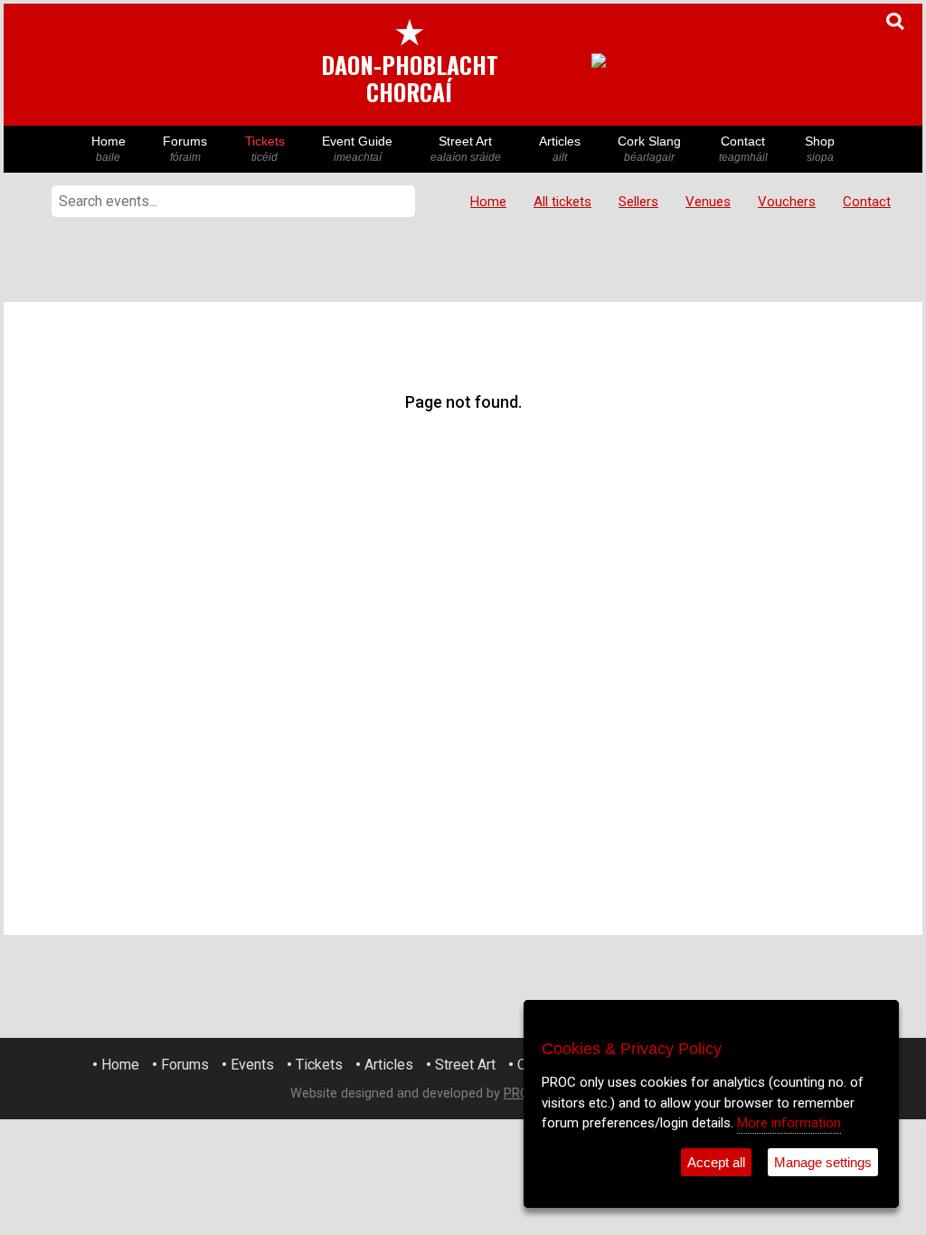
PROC (520, 1093)
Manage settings (823, 1162)
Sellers (638, 201)
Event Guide (357, 149)
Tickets (265, 149)
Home (108, 149)
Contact (743, 149)
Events (252, 1064)
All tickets (562, 201)
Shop (820, 149)
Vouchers (787, 201)
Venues (708, 201)
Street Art (465, 149)
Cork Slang (649, 149)
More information (789, 1123)
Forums (185, 149)
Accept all (716, 1162)
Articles (560, 149)
